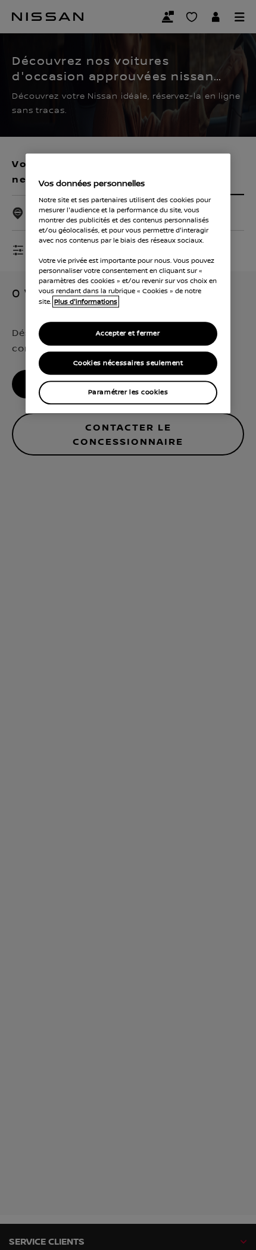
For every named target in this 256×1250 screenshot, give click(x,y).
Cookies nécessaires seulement (128, 363)
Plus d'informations (85, 301)
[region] (128, 283)
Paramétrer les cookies (128, 393)
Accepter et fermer (128, 333)
